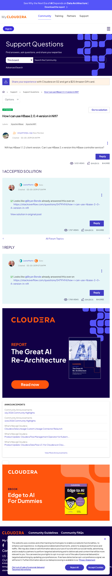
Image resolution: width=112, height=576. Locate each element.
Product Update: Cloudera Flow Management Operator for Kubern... (37, 436)
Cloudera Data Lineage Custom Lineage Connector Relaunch (33, 428)
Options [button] (9, 99)
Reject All (74, 567)
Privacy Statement (87, 560)
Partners (71, 15)
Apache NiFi (31, 124)
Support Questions (31, 92)
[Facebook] (3, 545)
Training (59, 15)
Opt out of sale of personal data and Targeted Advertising (28, 568)
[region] (59, 555)
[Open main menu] (109, 28)
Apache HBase (17, 124)
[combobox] (69, 60)
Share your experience (24, 81)
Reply (102, 156)
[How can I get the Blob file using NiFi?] (3, 238)
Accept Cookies (95, 567)
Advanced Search (14, 67)
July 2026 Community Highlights (20, 412)
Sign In (8, 28)
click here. (6, 570)
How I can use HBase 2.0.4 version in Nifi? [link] (61, 92)
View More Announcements (56, 453)
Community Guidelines (43, 532)
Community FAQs (72, 532)
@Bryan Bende (33, 200)
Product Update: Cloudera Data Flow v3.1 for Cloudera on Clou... (35, 444)
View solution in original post (26, 214)
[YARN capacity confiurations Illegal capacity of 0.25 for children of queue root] (109, 238)
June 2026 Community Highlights (20, 420)
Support (84, 15)
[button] (106, 142)
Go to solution (99, 109)
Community (44, 15)
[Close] (105, 539)
